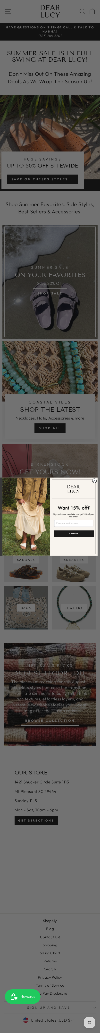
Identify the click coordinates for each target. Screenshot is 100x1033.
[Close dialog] (94, 481)
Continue (73, 533)
